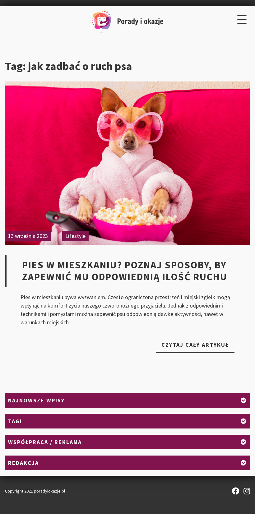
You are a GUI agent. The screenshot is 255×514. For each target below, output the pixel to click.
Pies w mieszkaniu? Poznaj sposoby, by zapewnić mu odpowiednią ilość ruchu (124, 271)
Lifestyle (75, 235)
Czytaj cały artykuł (197, 347)
